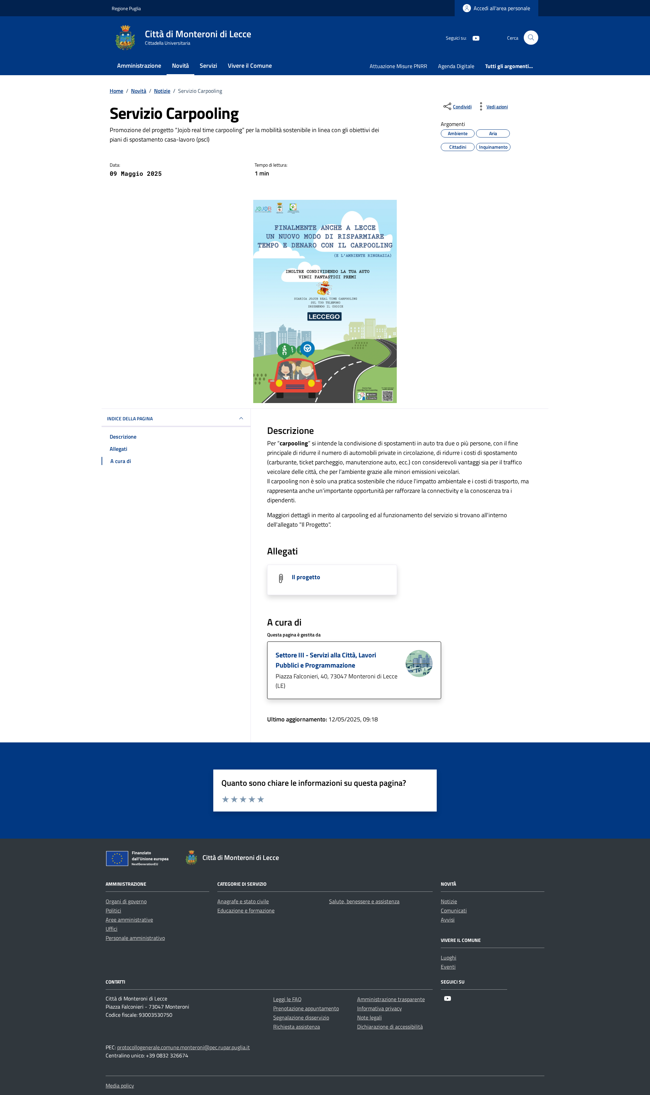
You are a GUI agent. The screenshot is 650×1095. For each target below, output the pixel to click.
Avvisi (448, 919)
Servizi (208, 65)
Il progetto (306, 577)
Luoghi (448, 957)
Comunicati (454, 910)
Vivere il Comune (250, 65)
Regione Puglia (126, 8)
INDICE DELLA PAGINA (130, 418)
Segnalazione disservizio (301, 1017)
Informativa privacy (379, 1008)
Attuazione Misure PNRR (398, 66)
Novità (180, 65)
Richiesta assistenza (296, 1027)
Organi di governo (126, 901)
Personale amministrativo (135, 938)
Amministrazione (139, 65)
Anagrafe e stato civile (243, 901)
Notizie (449, 901)
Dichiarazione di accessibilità (390, 1027)
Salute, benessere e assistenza (364, 901)
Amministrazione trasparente (391, 999)
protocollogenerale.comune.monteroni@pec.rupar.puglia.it (183, 1047)
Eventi (448, 967)
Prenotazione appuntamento (306, 1008)
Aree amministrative (129, 919)
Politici (113, 910)
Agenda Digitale (456, 66)
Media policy (120, 1085)
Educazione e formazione (246, 910)
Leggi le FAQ (287, 999)
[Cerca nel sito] (531, 37)
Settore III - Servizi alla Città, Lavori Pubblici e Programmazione (326, 660)
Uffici (111, 929)
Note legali (369, 1017)
